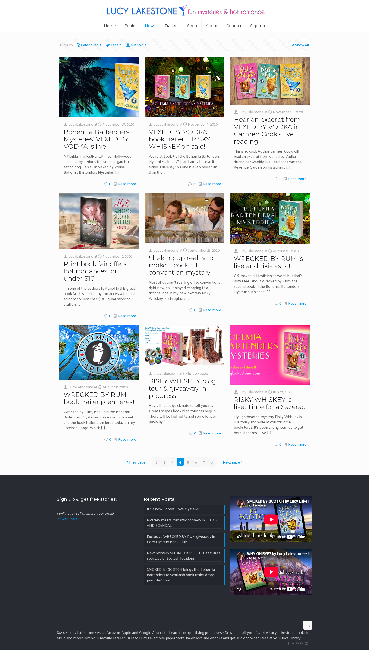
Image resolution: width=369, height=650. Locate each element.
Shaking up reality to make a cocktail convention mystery (181, 265)
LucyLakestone (80, 124)
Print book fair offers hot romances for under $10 (95, 271)
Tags (114, 44)
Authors (137, 44)
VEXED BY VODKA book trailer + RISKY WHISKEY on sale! (179, 139)
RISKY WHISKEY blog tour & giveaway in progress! (182, 388)
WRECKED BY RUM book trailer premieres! (99, 398)
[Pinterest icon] (297, 643)
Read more (127, 183)
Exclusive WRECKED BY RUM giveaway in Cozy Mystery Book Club (181, 539)
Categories (89, 44)
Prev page (137, 461)
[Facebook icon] (288, 643)
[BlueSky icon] (306, 643)
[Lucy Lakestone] (184, 9)
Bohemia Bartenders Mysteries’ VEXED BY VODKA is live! (96, 139)
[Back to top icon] (307, 625)
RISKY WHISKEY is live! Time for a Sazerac (269, 403)
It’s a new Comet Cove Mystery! (173, 509)
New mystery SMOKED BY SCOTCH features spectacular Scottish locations (183, 556)
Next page (231, 461)
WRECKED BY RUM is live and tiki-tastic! (268, 262)
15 (194, 183)
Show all (302, 44)
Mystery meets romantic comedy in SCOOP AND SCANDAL (182, 523)
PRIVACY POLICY (68, 519)
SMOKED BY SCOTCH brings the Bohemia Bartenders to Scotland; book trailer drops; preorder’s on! (181, 574)
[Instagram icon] (301, 643)
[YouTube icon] (292, 643)
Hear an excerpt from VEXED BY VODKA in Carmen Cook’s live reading (267, 130)
